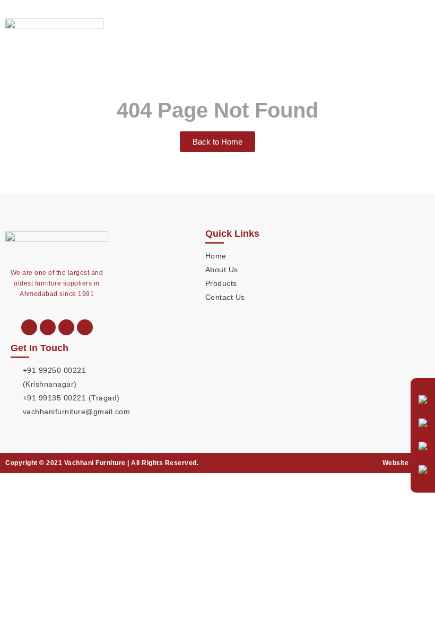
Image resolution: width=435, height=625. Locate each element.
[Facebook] (85, 327)
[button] (421, 29)
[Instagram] (66, 327)
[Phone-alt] (29, 327)
